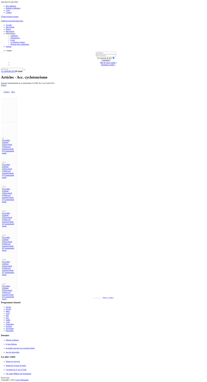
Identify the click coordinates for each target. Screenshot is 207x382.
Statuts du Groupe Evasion (16, 366)
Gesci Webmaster (22, 380)
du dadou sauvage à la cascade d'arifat (20, 348)
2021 (13, 71)
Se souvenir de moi (104, 58)
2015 (13, 92)
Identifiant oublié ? (108, 65)
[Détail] (5, 142)
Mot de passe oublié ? (108, 63)
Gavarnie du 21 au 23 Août (16, 370)
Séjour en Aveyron (13, 361)
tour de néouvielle (12, 352)
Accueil (4, 71)
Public (9, 71)
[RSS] (3, 85)
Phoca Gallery (108, 298)
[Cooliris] (6, 140)
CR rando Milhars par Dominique (18, 374)
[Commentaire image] (9, 153)
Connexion (106, 60)
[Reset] (25, 69)
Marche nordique (12, 340)
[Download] (7, 145)
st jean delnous (11, 344)
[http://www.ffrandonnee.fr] (12, 21)
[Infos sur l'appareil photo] (9, 149)
